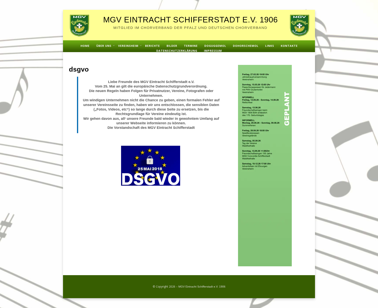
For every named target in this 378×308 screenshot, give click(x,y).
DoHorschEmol (245, 46)
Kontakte (289, 46)
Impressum (213, 51)
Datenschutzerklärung (176, 51)
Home (85, 46)
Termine (191, 46)
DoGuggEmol (215, 46)
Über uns (103, 46)
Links (269, 46)
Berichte (152, 46)
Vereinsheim (128, 46)
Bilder (172, 46)
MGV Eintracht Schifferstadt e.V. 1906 (190, 19)
